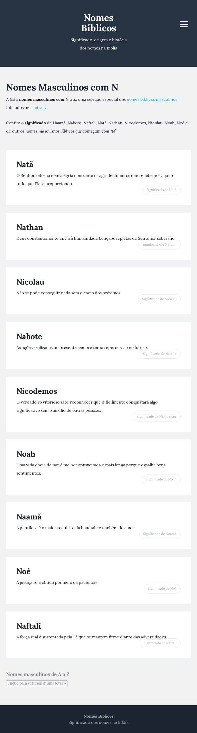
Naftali (28, 626)
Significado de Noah (161, 479)
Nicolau (30, 282)
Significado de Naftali (160, 643)
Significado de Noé (162, 588)
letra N (40, 107)
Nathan (29, 227)
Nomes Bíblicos (98, 23)
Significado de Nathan (159, 244)
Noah (25, 454)
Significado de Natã (161, 190)
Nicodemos (36, 391)
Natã (24, 164)
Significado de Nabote (159, 354)
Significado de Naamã (159, 534)
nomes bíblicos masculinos (152, 99)
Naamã (29, 516)
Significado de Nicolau (159, 299)
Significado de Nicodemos (156, 416)
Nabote (29, 336)
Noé (23, 571)
